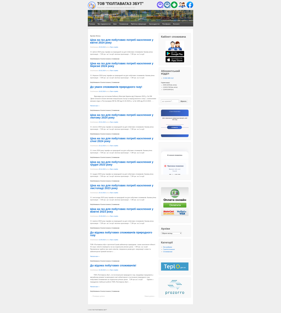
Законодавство (154, 24)
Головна (92, 24)
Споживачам (123, 24)
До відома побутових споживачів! (113, 265)
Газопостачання (106, 59)
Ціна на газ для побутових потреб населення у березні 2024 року (121, 65)
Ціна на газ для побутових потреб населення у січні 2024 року (121, 140)
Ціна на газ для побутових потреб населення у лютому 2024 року (121, 116)
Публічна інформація (138, 24)
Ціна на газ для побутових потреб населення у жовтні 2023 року (121, 210)
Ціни (115, 24)
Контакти (176, 24)
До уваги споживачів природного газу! (116, 86)
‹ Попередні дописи (98, 296)
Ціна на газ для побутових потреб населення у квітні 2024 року (121, 41)
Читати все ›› (94, 106)
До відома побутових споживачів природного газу (121, 234)
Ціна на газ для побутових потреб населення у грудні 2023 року (121, 163)
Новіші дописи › (150, 296)
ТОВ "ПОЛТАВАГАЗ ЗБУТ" (120, 3)
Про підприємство (104, 24)
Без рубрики (167, 247)
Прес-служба (114, 47)
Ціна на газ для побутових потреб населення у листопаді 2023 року (121, 187)
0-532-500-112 (168, 78)
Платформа (166, 24)
